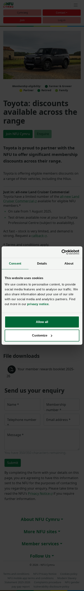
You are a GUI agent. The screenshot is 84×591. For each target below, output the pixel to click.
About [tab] (68, 263)
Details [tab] (42, 263)
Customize (39, 335)
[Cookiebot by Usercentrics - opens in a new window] (61, 252)
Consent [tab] (15, 263)
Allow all (42, 322)
